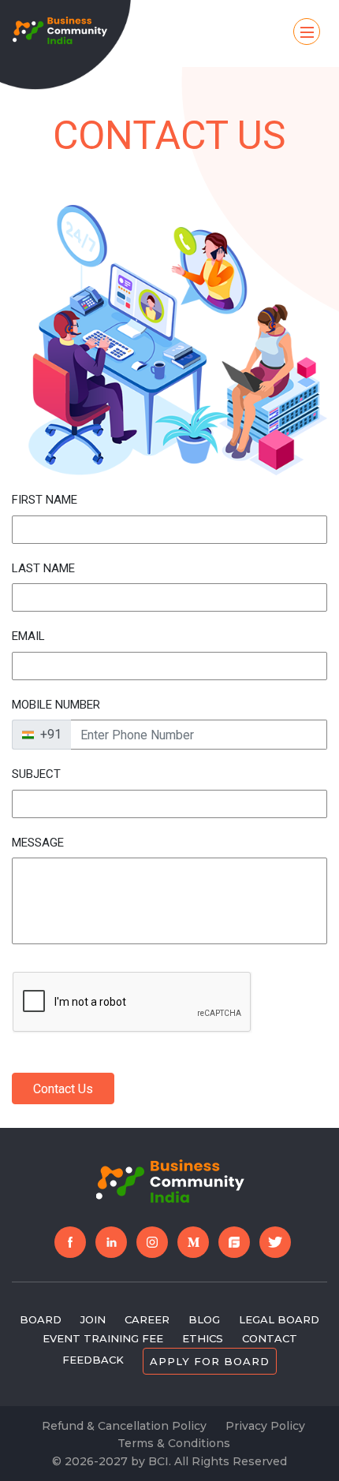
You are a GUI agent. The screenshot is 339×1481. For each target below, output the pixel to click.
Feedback (93, 1359)
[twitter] (275, 1242)
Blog (204, 1319)
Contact (269, 1338)
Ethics (202, 1338)
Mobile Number (56, 705)
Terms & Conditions (173, 1443)
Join (93, 1319)
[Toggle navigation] (306, 31)
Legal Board (279, 1319)
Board (40, 1319)
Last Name (43, 568)
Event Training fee (103, 1338)
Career (147, 1319)
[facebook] (70, 1242)
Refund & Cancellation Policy (124, 1426)
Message (38, 842)
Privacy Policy (265, 1426)
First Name (44, 500)
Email (28, 636)
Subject (36, 774)
